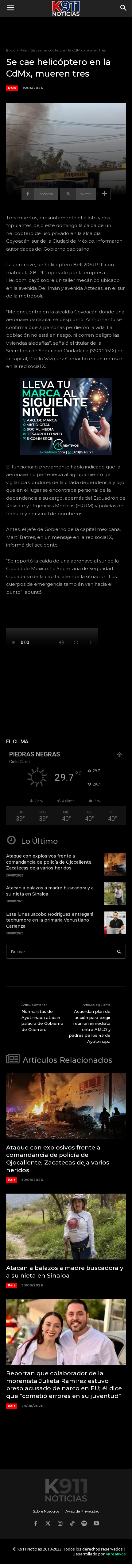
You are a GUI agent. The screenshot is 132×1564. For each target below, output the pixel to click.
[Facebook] (35, 1524)
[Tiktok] (72, 1524)
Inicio (10, 50)
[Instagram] (60, 1524)
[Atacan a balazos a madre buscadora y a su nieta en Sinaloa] (115, 893)
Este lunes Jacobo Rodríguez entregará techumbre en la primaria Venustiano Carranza (49, 920)
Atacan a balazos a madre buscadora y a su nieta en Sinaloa (64, 1271)
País (23, 50)
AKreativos (116, 1554)
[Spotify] (84, 1524)
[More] (104, 194)
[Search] (119, 952)
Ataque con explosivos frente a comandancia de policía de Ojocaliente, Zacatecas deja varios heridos (49, 862)
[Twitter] (48, 1524)
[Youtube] (96, 1524)
